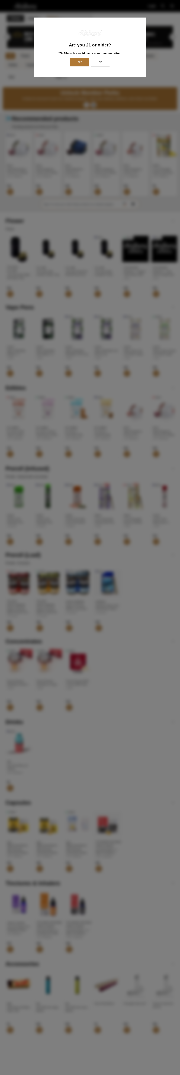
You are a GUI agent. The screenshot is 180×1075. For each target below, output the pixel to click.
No (100, 61)
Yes (79, 61)
